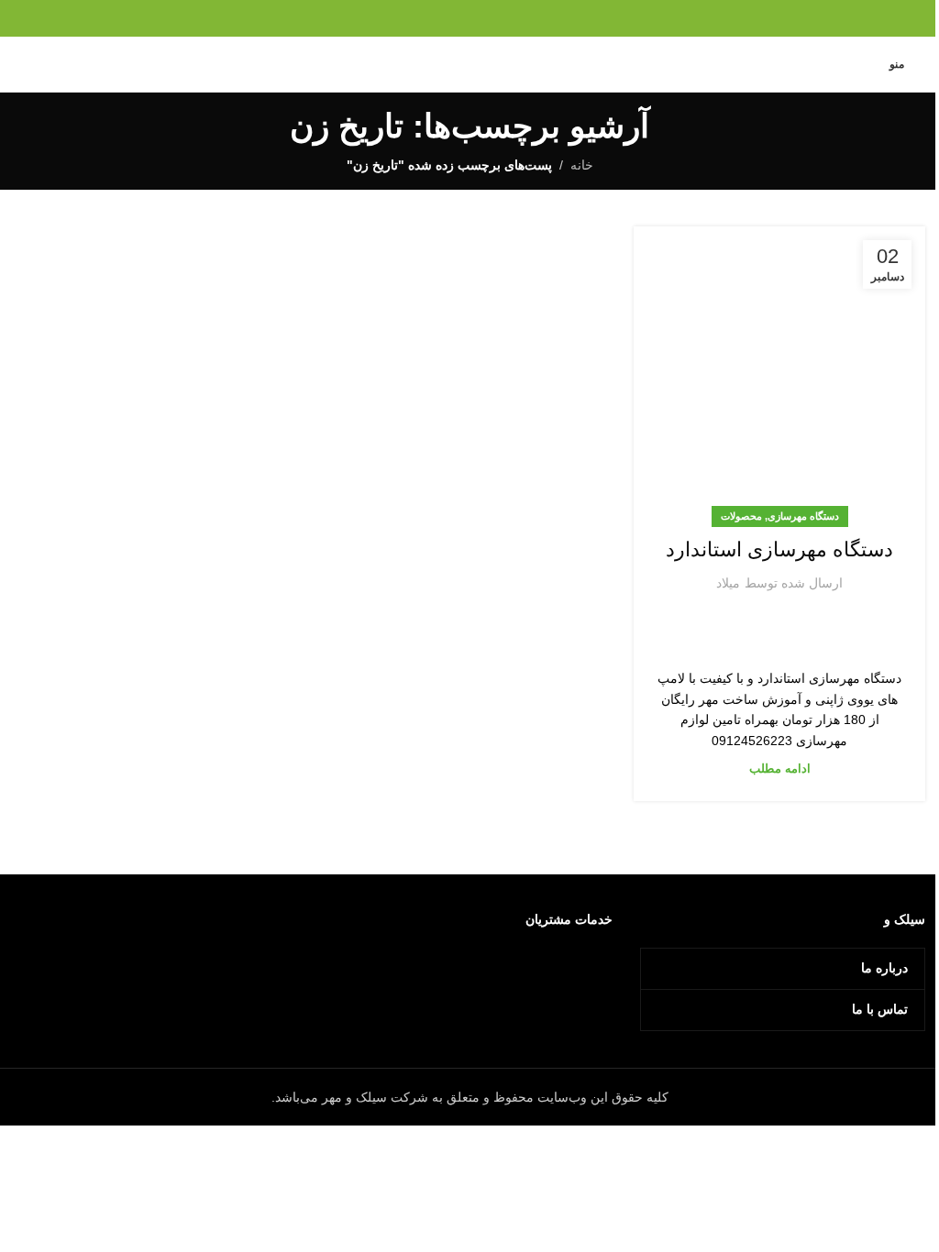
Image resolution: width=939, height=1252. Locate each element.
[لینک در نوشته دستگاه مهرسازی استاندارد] (779, 372)
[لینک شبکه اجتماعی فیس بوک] (515, 18)
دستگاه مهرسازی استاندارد (779, 549)
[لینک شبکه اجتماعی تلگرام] (423, 18)
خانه (581, 165)
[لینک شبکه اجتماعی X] (492, 18)
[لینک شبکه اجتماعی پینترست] (469, 18)
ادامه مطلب (780, 769)
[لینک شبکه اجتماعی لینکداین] (446, 18)
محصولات (741, 516)
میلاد (728, 583)
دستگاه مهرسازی (803, 516)
